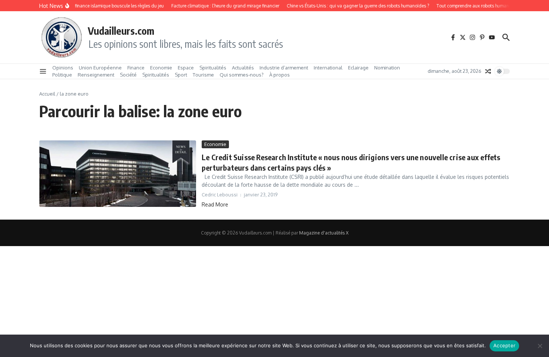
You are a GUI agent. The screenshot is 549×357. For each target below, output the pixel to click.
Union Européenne (100, 68)
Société (128, 75)
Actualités (243, 68)
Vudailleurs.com (121, 30)
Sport (181, 75)
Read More (215, 204)
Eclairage (358, 68)
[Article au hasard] (488, 71)
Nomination (387, 68)
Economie (161, 68)
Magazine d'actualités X (323, 233)
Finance (136, 68)
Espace (186, 68)
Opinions (62, 68)
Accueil (47, 94)
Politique (62, 75)
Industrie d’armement (284, 68)
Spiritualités (212, 68)
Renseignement (96, 75)
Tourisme (203, 75)
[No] (539, 346)
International (328, 68)
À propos (279, 75)
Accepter (504, 345)
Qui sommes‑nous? (242, 75)
